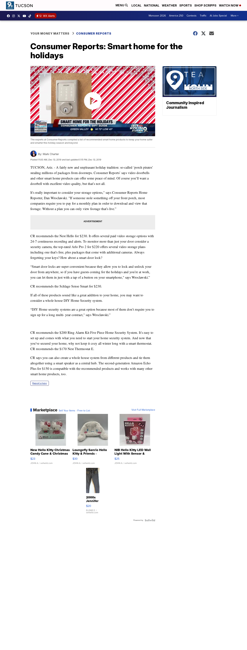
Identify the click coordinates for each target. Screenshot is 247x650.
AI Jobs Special (218, 16)
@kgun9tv (31, 15)
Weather (169, 5)
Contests (192, 16)
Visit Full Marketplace (143, 410)
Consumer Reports (93, 33)
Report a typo (39, 383)
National (151, 5)
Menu (120, 5)
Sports (185, 5)
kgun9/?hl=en (14, 15)
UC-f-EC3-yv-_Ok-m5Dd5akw (25, 15)
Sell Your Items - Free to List (74, 410)
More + (235, 16)
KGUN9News (9, 15)
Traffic (203, 16)
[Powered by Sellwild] (150, 520)
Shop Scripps (205, 5)
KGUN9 (19, 15)
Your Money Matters (49, 33)
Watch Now (229, 5)
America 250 (176, 16)
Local (136, 5)
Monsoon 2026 (157, 16)
